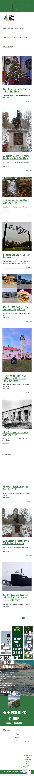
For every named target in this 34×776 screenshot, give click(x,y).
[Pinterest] (27, 749)
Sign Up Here (8, 692)
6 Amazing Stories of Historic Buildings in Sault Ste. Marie (15, 157)
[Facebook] (24, 745)
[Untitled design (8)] (14, 693)
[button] (16, 46)
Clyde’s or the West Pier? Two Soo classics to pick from (16, 308)
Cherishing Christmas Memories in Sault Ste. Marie (16, 90)
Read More (5, 97)
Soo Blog (27, 742)
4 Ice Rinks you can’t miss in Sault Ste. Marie (15, 433)
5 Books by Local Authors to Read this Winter (15, 488)
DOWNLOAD (18, 722)
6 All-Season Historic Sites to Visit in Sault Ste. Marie (15, 542)
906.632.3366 (28, 755)
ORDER (8, 722)
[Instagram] (27, 745)
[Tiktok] (30, 745)
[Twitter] (24, 749)
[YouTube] (30, 749)
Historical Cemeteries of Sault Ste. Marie (16, 256)
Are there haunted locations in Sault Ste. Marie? (16, 201)
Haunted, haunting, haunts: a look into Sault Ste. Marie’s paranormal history (15, 597)
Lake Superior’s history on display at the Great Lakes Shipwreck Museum (14, 378)
